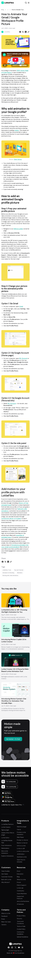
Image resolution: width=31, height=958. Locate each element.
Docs (18, 871)
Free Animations (6, 845)
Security (19, 918)
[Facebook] (9, 947)
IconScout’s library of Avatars (11, 518)
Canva (19, 829)
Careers (3, 925)
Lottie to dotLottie (23, 851)
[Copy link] (28, 32)
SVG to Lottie (21, 846)
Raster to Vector (22, 843)
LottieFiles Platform (7, 824)
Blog (18, 877)
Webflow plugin (21, 827)
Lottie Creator (6, 827)
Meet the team (6, 922)
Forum (19, 882)
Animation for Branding (8, 572)
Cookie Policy (21, 929)
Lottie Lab (20, 888)
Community (20, 891)
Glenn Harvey (18, 159)
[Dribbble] (22, 947)
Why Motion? (5, 882)
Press (3, 919)
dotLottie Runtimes (23, 901)
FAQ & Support (21, 885)
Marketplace (5, 848)
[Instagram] (12, 947)
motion (16, 130)
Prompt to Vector (22, 840)
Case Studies (5, 871)
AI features (20, 904)
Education (20, 874)
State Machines (22, 893)
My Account (23, 358)
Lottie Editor (5, 838)
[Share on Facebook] (20, 32)
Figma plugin (5, 830)
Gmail (21, 306)
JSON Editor (20, 854)
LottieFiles (7, 32)
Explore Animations (7, 856)
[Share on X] (23, 32)
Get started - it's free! (13, 739)
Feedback (4, 916)
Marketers (19, 572)
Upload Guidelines (22, 937)
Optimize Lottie (22, 857)
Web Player (20, 837)
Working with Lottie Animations (10, 575)
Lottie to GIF (21, 848)
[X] (15, 947)
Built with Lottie (6, 879)
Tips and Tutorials (18, 570)
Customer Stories (6, 877)
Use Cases (4, 874)
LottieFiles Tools (6, 570)
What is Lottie (21, 879)
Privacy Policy (21, 916)
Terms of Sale (21, 926)
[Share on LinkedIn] (26, 32)
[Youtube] (19, 947)
